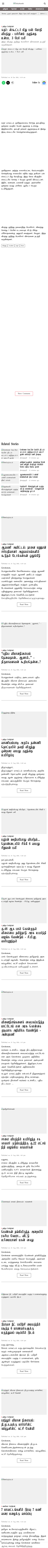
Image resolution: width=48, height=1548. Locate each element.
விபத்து (4, 246)
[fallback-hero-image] (10, 454)
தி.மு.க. (34, 1444)
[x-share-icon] (8, 84)
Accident (11, 246)
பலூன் (5, 863)
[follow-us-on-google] (44, 82)
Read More (24, 605)
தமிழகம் (5, 9)
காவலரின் (33, 1163)
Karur (22, 246)
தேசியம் (14, 9)
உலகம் (22, 9)
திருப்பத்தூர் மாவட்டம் (11, 770)
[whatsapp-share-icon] (3, 84)
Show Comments (24, 394)
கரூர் (17, 246)
